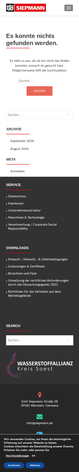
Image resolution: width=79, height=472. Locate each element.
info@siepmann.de (40, 423)
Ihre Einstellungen (17, 456)
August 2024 (19, 148)
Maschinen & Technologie (26, 217)
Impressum (15, 203)
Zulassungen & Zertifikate (26, 266)
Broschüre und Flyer (22, 273)
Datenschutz (17, 196)
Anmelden (17, 171)
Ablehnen (35, 465)
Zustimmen (14, 465)
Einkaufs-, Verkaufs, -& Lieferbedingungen (38, 259)
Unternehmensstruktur (24, 210)
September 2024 (22, 141)
